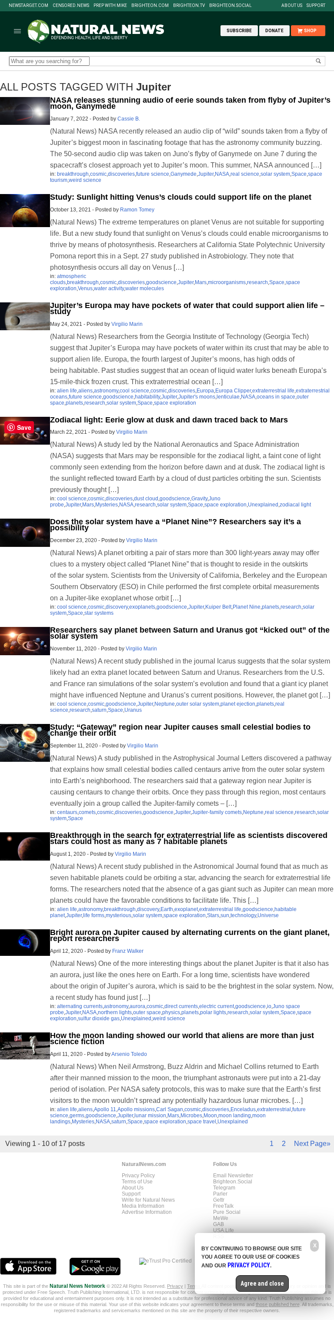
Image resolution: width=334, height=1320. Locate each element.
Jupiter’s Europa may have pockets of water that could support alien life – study (187, 308)
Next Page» (312, 1143)
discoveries (121, 174)
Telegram (224, 1188)
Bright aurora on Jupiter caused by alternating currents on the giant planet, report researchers (190, 935)
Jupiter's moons (196, 397)
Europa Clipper (233, 391)
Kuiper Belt (218, 607)
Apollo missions (136, 1109)
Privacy (175, 1286)
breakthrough (73, 174)
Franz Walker (128, 951)
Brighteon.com (150, 5)
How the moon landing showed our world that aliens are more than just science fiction (182, 1038)
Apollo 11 (105, 1109)
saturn (99, 710)
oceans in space (276, 397)
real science (244, 174)
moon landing (234, 1115)
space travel (201, 1122)
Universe (268, 915)
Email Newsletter (233, 1176)
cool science (134, 391)
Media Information (143, 1206)
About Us (291, 5)
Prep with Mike (110, 5)
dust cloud (146, 499)
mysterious (118, 915)
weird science (85, 180)
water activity (109, 288)
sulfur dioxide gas (99, 1018)
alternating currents (80, 1006)
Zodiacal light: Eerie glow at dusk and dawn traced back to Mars (169, 419)
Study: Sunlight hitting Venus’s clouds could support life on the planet (180, 197)
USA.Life (223, 1230)
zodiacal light (295, 505)
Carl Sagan (169, 1109)
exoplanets (142, 607)
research (257, 282)
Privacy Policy (138, 1176)
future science (152, 174)
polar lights (213, 1012)
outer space (147, 1012)
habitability (147, 397)
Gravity (199, 499)
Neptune (164, 704)
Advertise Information (147, 1212)
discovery (117, 607)
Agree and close (262, 1283)
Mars (201, 282)
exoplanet (186, 909)
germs (77, 1115)
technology (243, 915)
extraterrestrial (274, 1109)
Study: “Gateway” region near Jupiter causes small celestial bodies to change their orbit (180, 730)
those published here (278, 1304)
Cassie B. (128, 119)
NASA (222, 174)
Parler (220, 1194)
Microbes (191, 1115)
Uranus (133, 710)
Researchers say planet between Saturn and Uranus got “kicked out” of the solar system (190, 633)
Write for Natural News (148, 1200)
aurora (137, 1006)
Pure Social (226, 1212)
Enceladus (243, 1109)
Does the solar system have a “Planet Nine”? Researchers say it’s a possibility (175, 524)
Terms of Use (137, 1182)
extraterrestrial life (273, 391)
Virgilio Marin (127, 324)
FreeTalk (223, 1206)
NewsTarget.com (28, 5)
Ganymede (183, 174)
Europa (205, 391)
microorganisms (227, 282)
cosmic (98, 174)
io (269, 1006)
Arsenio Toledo (129, 1054)
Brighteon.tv (189, 5)
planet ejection (237, 704)
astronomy (106, 391)
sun (224, 915)
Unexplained (263, 505)
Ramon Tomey (137, 210)
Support (316, 5)
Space (299, 174)
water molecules (144, 288)
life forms (93, 915)
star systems (99, 613)
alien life (67, 391)
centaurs (67, 812)
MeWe (220, 1218)
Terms (194, 1286)
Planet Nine (247, 607)
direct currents (181, 1006)
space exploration (175, 403)
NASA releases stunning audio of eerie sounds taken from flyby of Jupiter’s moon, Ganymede (190, 103)
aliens (85, 391)
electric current (216, 1006)
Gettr (218, 1200)
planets (74, 403)
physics (171, 1012)
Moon (210, 1115)
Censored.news (71, 5)
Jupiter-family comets (217, 812)
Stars (213, 915)
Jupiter (206, 174)
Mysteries (106, 505)
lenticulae (228, 397)
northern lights (115, 1012)
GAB (218, 1224)
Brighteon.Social (230, 5)
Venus (85, 288)
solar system (275, 174)
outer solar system (197, 704)
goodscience (161, 282)
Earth (166, 909)
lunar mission (150, 1115)
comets (87, 812)
